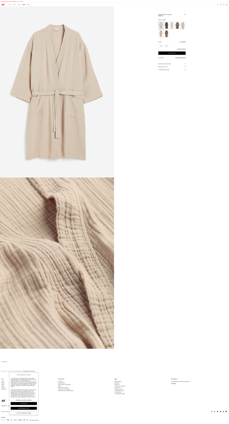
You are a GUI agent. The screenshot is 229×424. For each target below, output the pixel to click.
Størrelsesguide (181, 49)
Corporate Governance (64, 389)
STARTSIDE (3, 371)
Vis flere (3, 361)
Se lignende (183, 41)
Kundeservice (118, 381)
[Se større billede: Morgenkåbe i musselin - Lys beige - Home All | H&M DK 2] (57, 263)
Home (23, 4)
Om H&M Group (61, 382)
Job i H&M (60, 381)
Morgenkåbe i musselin (29, 371)
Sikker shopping (118, 389)
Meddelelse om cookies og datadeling (24, 400)
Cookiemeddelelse (119, 390)
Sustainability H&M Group (64, 384)
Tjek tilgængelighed (180, 57)
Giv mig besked (172, 53)
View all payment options (34, 420)
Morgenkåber (18, 371)
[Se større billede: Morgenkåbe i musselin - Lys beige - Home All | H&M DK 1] (57, 92)
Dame (9, 4)
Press (59, 386)
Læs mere (173, 383)
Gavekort (3, 389)
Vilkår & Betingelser (119, 386)
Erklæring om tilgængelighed (65, 390)
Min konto (116, 382)
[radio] (161, 25)
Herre (14, 4)
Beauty (28, 4)
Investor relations (63, 387)
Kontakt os (117, 387)
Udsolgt (159, 41)
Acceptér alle (24, 403)
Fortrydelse (117, 392)
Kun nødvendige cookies (23, 408)
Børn (19, 4)
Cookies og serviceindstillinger (23, 413)
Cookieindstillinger (119, 393)
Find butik (117, 384)
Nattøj (12, 371)
